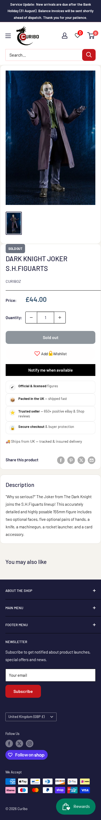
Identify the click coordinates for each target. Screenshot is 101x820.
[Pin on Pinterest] (71, 460)
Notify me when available (50, 370)
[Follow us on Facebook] (9, 743)
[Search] (89, 55)
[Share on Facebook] (61, 460)
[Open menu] (8, 36)
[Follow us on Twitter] (19, 743)
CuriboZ (13, 281)
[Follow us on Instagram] (29, 743)
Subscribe (23, 691)
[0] (91, 35)
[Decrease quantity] (31, 317)
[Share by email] (91, 460)
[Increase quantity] (59, 317)
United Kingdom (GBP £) (26, 716)
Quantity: (14, 317)
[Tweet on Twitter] (81, 460)
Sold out (50, 337)
